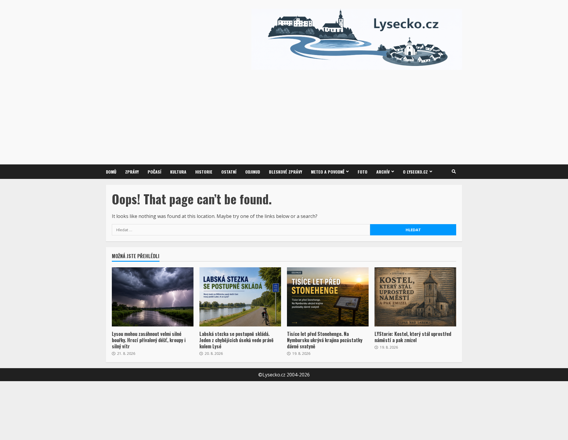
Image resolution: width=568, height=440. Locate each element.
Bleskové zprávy (285, 172)
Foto (362, 172)
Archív (383, 172)
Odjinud (252, 172)
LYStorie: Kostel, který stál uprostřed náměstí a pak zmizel (415, 296)
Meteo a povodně (327, 172)
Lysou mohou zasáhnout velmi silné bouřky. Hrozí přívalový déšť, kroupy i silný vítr (152, 296)
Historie (203, 172)
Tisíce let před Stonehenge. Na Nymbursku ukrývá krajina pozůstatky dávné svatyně (328, 296)
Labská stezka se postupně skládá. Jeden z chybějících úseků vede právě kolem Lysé (240, 296)
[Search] (454, 171)
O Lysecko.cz (415, 172)
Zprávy (132, 172)
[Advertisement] (356, 114)
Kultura (178, 172)
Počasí (154, 172)
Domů (111, 172)
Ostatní (228, 172)
